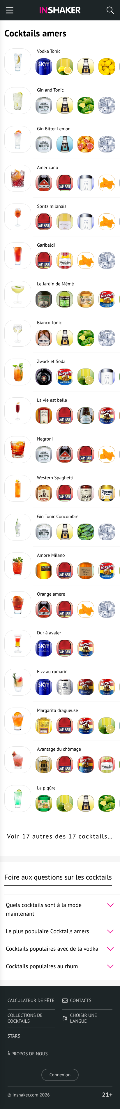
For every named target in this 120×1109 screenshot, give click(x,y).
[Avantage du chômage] (17, 759)
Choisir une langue (83, 1018)
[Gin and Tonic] (17, 100)
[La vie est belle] (17, 410)
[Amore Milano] (17, 565)
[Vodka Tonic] (17, 61)
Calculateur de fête (31, 1000)
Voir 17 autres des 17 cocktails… (60, 836)
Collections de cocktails (25, 1018)
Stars (14, 1036)
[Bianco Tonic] (17, 333)
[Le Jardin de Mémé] (17, 294)
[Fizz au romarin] (17, 682)
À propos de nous (28, 1054)
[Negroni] (17, 449)
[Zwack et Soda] (17, 372)
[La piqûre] (17, 798)
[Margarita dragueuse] (17, 721)
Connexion (60, 1075)
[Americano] (17, 178)
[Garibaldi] (17, 255)
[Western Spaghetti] (17, 488)
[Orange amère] (17, 604)
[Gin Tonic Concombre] (17, 527)
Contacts (80, 1000)
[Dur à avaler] (17, 643)
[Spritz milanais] (17, 216)
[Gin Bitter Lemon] (17, 139)
